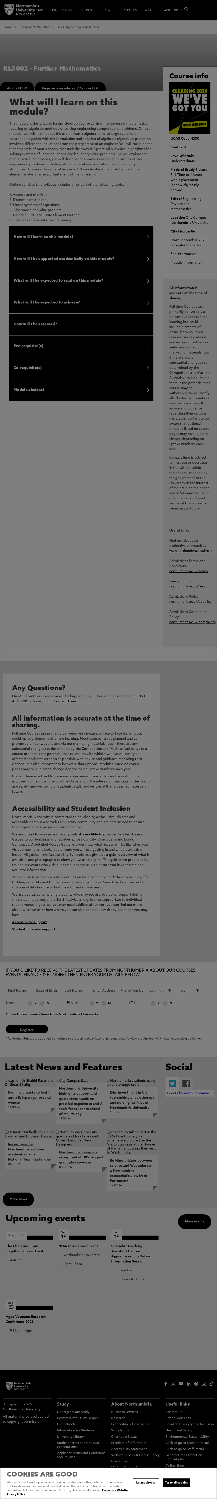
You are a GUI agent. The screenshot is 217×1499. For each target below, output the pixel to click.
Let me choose (145, 1482)
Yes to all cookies (176, 1482)
